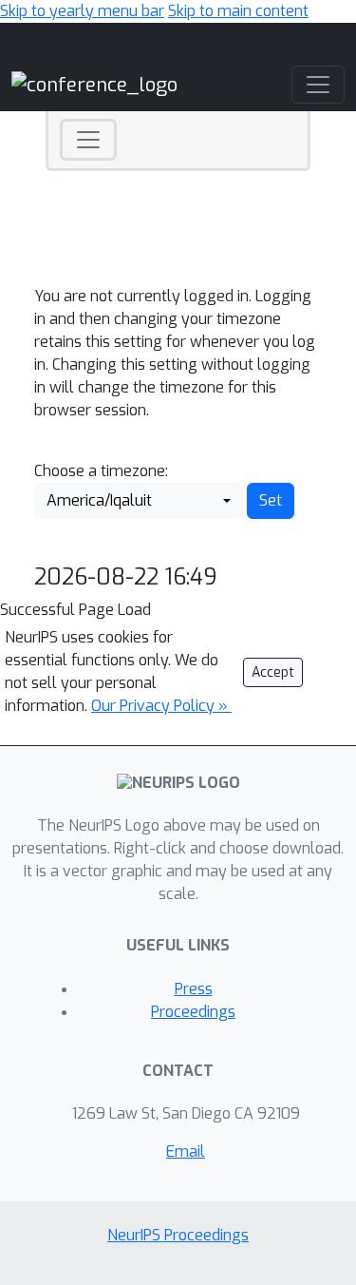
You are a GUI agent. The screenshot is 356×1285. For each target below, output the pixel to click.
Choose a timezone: (101, 471)
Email (185, 1151)
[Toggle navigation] (88, 140)
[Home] (94, 84)
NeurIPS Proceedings (178, 1235)
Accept (273, 672)
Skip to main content (238, 11)
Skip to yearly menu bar (82, 11)
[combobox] (138, 501)
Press (194, 989)
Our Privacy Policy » (161, 706)
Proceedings (193, 1012)
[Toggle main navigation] (318, 85)
